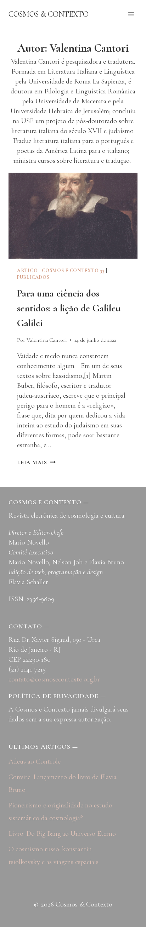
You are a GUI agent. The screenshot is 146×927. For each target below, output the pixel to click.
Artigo (27, 270)
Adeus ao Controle (35, 761)
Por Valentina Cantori (42, 340)
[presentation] (73, 216)
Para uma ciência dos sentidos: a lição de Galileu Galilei (68, 308)
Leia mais (36, 462)
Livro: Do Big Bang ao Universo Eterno (62, 833)
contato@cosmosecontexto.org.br (54, 679)
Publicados (33, 277)
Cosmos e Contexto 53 (73, 270)
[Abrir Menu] (130, 13)
